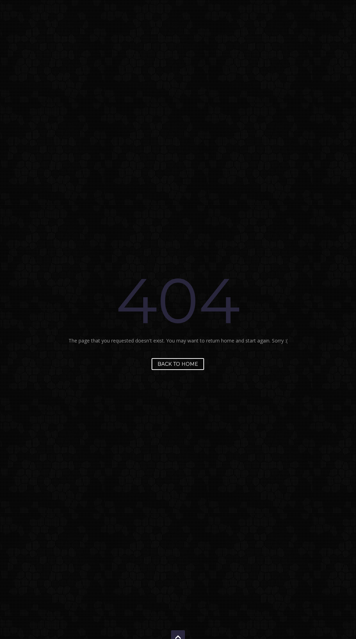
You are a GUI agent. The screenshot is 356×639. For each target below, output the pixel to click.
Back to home (177, 364)
